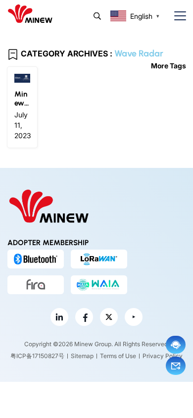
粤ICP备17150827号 (37, 356)
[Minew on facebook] (84, 317)
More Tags (168, 65)
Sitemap (82, 356)
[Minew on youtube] (134, 317)
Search (97, 16)
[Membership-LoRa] (99, 259)
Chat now (176, 345)
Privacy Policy (163, 356)
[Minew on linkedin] (59, 317)
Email (176, 365)
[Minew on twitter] (109, 317)
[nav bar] (176, 16)
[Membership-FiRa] (35, 284)
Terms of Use (118, 356)
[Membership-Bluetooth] (35, 259)
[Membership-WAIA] (99, 284)
